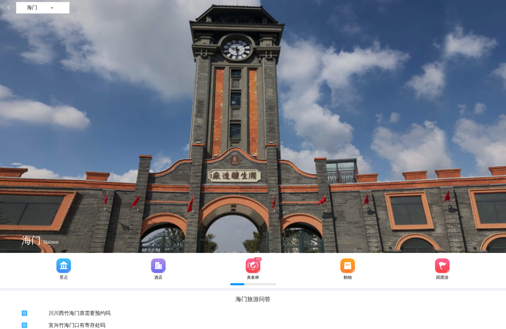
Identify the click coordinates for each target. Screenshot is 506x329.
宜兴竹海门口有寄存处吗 (77, 325)
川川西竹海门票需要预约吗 (79, 313)
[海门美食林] (253, 265)
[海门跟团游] (442, 265)
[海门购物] (347, 265)
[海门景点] (63, 265)
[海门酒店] (158, 265)
